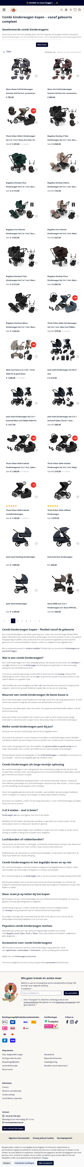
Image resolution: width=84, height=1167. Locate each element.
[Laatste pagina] (39, 620)
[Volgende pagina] (35, 620)
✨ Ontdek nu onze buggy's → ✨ (42, 2)
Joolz (17, 933)
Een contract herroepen (13, 1128)
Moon (35, 933)
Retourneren (7, 1069)
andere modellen (33, 648)
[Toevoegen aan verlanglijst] (36, 76)
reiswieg (74, 662)
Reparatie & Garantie (53, 1058)
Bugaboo (10, 933)
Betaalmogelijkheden (10, 1062)
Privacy (45, 1158)
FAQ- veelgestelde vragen (12, 1054)
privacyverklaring (31, 1002)
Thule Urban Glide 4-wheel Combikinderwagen (17, 512)
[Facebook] (67, 1023)
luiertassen (36, 950)
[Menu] (4, 9)
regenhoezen (11, 950)
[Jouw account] (71, 9)
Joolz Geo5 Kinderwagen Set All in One (62, 372)
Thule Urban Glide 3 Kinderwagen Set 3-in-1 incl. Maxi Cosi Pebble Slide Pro (62, 325)
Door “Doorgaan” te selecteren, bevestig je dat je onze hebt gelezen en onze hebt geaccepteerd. (52, 1002)
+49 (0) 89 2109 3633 (12, 1116)
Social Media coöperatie (12, 1098)
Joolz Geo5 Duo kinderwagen (59, 557)
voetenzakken (23, 950)
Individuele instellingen (24, 1163)
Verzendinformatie (10, 1065)
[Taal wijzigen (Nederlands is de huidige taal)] (66, 9)
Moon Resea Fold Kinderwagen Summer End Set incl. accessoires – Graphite (21, 91)
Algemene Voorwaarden (19, 1138)
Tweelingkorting (50, 1062)
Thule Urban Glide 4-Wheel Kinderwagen (59, 512)
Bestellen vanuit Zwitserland (55, 1065)
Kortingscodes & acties (11, 1058)
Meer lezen (42, 44)
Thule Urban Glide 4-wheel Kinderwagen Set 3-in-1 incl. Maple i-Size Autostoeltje (62, 465)
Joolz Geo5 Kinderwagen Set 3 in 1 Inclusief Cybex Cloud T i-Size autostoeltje (62, 418)
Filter (8, 51)
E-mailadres (26, 988)
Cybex (22, 933)
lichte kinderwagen (49, 755)
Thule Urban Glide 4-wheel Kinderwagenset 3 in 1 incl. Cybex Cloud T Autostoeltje (20, 465)
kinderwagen (31, 665)
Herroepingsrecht (64, 1138)
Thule (28, 933)
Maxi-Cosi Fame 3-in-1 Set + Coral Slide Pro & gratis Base (20, 372)
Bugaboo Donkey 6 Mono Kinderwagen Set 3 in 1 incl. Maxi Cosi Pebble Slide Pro (20, 325)
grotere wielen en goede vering (59, 746)
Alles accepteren (45, 1163)
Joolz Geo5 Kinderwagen (16, 604)
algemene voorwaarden (66, 1002)
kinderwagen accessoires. (25, 956)
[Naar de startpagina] (13, 9)
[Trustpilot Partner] (51, 1021)
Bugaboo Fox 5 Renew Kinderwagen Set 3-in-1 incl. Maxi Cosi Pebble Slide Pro (61, 231)
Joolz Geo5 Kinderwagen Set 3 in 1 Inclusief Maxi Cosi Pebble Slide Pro (21, 418)
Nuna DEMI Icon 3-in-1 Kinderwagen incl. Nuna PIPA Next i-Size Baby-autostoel (62, 606)
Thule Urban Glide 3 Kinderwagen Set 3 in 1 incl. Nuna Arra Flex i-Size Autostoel (21, 138)
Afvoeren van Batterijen (12, 1091)
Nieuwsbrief (49, 1054)
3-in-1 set (38, 685)
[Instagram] (72, 1023)
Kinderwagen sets (9, 815)
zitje (7, 665)
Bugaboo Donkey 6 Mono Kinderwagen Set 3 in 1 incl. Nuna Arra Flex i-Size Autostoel (62, 185)
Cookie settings (8, 1094)
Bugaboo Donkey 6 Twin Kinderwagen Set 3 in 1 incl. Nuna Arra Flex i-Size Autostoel (62, 138)
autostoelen (51, 962)
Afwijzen (6, 1163)
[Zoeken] (62, 9)
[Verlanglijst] (75, 9)
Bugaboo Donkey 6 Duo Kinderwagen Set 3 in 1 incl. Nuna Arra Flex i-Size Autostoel (20, 185)
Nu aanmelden (71, 993)
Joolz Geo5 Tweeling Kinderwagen (20, 557)
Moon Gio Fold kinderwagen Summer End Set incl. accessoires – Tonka (62, 91)
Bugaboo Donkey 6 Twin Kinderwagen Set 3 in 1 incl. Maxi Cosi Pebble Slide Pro (20, 278)
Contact (5, 1087)
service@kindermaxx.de (14, 1122)
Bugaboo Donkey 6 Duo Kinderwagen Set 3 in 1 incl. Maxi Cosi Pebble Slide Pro (61, 278)
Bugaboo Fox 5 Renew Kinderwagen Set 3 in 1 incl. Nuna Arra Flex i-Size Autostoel (20, 231)
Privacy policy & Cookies (43, 1138)
